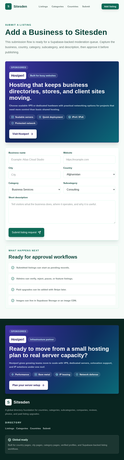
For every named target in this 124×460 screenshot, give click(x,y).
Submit (86, 6)
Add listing (110, 6)
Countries (72, 6)
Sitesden (18, 402)
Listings (43, 6)
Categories (58, 6)
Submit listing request (24, 232)
